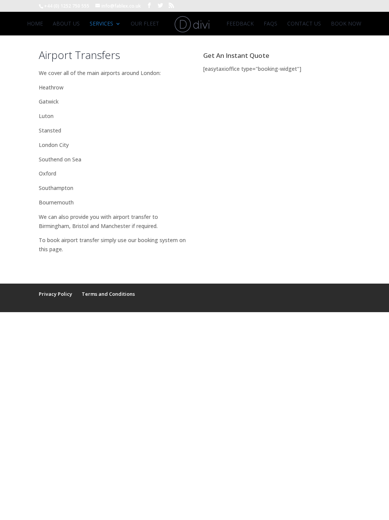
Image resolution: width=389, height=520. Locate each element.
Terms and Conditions (108, 293)
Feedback (240, 24)
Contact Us (304, 24)
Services (101, 24)
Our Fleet (145, 24)
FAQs (270, 24)
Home (35, 24)
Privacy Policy (55, 293)
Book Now (346, 24)
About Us (66, 24)
